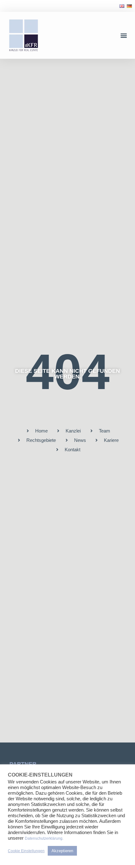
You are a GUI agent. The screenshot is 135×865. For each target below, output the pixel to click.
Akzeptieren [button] (62, 850)
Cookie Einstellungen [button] (26, 851)
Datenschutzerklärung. (44, 838)
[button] (123, 35)
